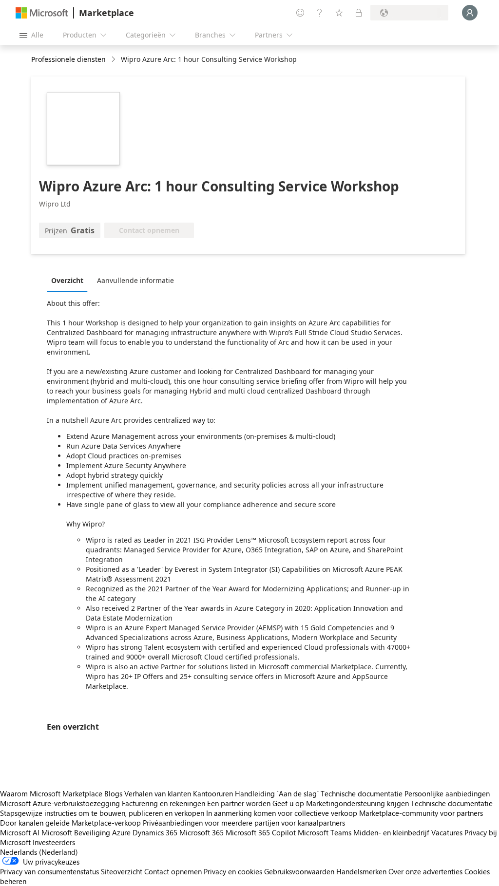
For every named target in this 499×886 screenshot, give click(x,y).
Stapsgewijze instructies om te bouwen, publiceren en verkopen (102, 813)
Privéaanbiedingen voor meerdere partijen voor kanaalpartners (244, 823)
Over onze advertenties (425, 871)
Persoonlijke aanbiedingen (447, 793)
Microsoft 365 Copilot (261, 832)
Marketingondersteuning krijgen (357, 803)
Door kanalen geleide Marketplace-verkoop (70, 823)
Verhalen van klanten (157, 793)
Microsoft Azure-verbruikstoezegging (61, 803)
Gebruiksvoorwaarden (299, 871)
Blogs (113, 793)
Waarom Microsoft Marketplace (51, 793)
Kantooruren (213, 793)
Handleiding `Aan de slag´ (277, 793)
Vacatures (446, 832)
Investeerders (54, 842)
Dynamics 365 (155, 832)
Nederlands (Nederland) (39, 852)
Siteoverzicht (121, 871)
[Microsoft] (42, 13)
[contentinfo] (114, 59)
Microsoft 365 (201, 832)
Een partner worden (238, 803)
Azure (121, 832)
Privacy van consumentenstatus (49, 871)
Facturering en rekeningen (163, 803)
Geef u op (288, 803)
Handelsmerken (361, 871)
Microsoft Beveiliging (75, 832)
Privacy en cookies (233, 871)
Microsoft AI (19, 832)
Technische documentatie (362, 793)
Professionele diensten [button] (68, 59)
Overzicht (67, 280)
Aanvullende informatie (135, 280)
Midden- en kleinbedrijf (391, 832)
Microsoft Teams (324, 832)
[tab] (70, 280)
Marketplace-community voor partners (421, 813)
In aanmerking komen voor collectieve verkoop (281, 813)
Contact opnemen (173, 871)
